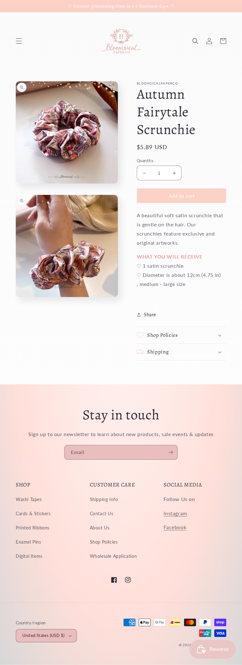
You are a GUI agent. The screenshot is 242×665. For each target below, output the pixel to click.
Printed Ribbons (32, 527)
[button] (19, 41)
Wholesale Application (113, 556)
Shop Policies (104, 542)
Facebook (175, 527)
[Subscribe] (170, 452)
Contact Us (101, 513)
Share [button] (150, 314)
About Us (100, 527)
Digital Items (29, 556)
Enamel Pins (28, 542)
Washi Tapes (29, 499)
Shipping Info (104, 499)
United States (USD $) (43, 635)
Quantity (145, 160)
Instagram (175, 513)
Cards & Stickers (33, 513)
